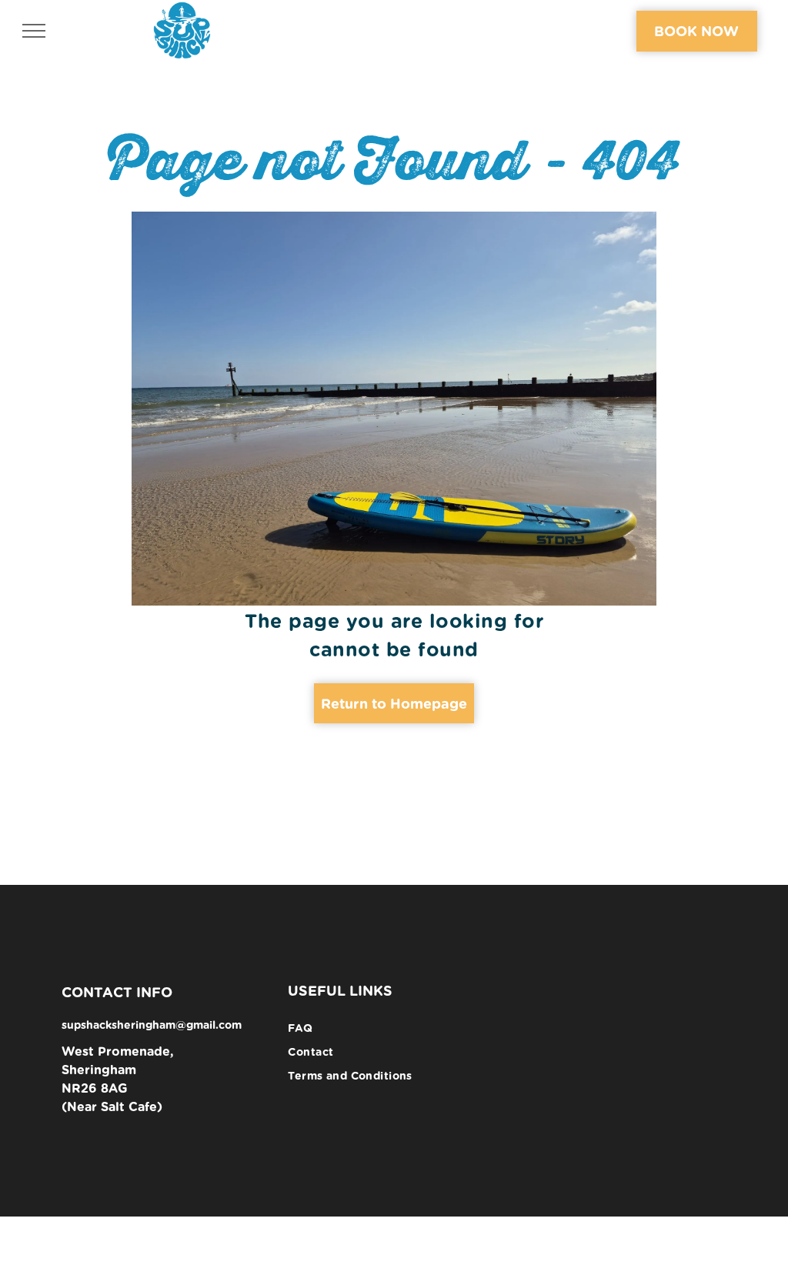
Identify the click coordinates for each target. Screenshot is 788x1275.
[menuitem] (393, 1028)
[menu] (34, 31)
